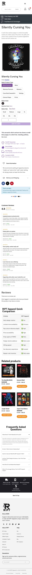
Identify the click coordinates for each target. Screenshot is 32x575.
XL (24, 112)
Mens (16, 85)
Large (19, 112)
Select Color (5, 100)
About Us (4, 544)
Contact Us (19, 533)
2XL (4, 116)
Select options (7, 388)
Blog (17, 539)
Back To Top (16, 495)
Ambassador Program (6, 539)
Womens (19, 89)
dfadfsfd (7, 80)
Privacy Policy (18, 573)
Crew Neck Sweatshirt (9, 93)
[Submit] (25, 562)
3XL (9, 116)
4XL (15, 116)
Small (4, 112)
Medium (11, 112)
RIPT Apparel (13, 570)
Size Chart (12, 108)
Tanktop (21, 93)
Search (16, 9)
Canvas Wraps (7, 97)
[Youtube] (18, 524)
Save (5, 365)
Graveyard (4, 541)
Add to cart (16, 124)
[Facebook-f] (6, 524)
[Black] (3, 103)
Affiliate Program (5, 536)
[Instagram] (9, 524)
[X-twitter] (3, 524)
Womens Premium (8, 89)
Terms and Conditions (9, 573)
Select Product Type (7, 82)
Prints (16, 97)
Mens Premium (7, 85)
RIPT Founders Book (6, 549)
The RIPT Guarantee (10, 142)
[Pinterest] (12, 524)
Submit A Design (5, 533)
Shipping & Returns (20, 536)
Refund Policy (24, 573)
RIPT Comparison (20, 541)
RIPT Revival (4, 547)
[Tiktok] (15, 524)
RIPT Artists (4, 531)
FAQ (17, 531)
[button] (25, 3)
